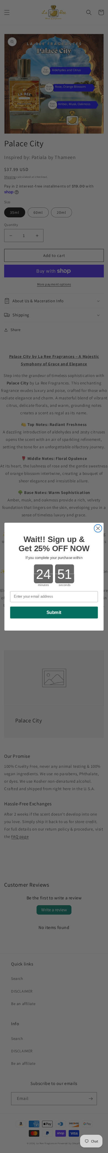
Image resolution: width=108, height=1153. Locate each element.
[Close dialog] (98, 528)
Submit (54, 612)
